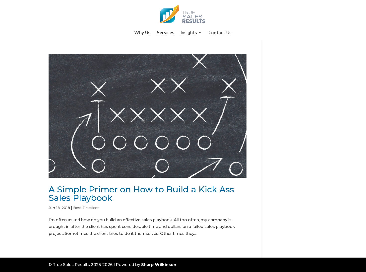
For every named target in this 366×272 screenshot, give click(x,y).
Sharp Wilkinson (158, 264)
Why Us (142, 33)
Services (165, 33)
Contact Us (220, 33)
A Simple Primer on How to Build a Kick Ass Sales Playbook (141, 193)
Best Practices (86, 208)
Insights (189, 33)
